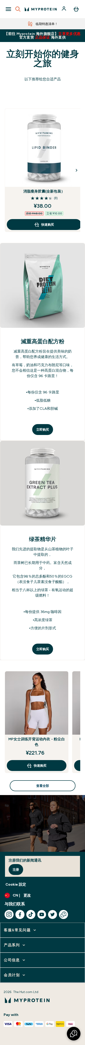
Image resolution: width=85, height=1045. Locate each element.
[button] (73, 1033)
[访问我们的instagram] (9, 914)
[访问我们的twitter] (52, 914)
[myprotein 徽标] (41, 9)
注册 (16, 869)
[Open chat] (63, 914)
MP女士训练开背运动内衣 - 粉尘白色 (36, 741)
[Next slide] (76, 170)
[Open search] (18, 9)
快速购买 (47, 224)
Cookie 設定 (15, 884)
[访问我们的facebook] (19, 914)
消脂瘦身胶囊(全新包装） (44, 191)
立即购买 (42, 429)
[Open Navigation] (8, 9)
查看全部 (42, 786)
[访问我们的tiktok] (30, 914)
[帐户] (64, 9)
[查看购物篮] (76, 9)
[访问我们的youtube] (41, 914)
